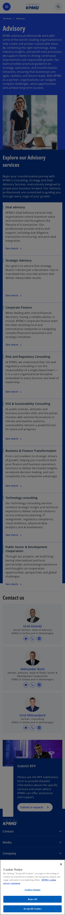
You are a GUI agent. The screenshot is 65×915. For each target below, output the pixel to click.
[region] (32, 887)
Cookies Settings (32, 889)
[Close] (61, 864)
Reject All (32, 899)
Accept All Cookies (32, 908)
